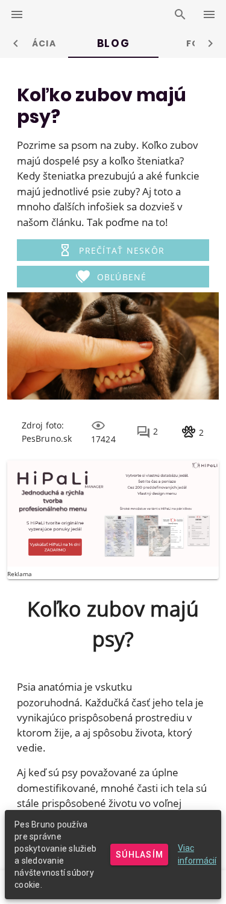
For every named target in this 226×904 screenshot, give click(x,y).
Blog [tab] (113, 43)
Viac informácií (197, 854)
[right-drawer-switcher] (209, 14)
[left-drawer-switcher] (16, 14)
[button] (113, 250)
